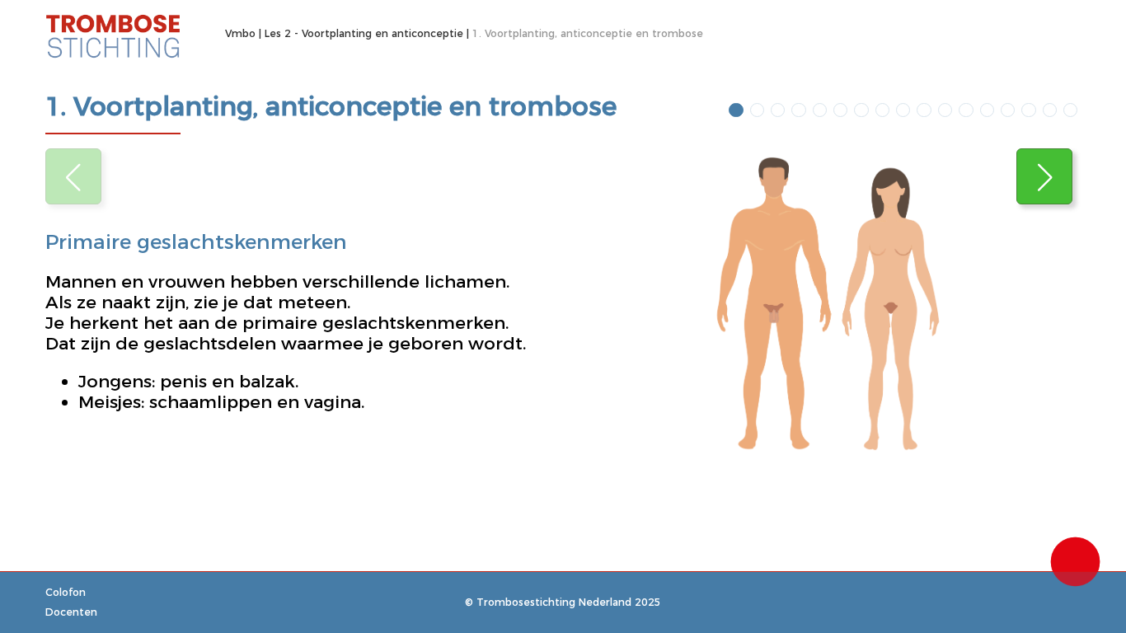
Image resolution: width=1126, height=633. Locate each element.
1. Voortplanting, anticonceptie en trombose (587, 33)
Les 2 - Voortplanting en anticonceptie (364, 33)
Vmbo (240, 33)
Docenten (71, 612)
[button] (1044, 176)
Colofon (65, 592)
